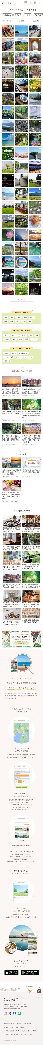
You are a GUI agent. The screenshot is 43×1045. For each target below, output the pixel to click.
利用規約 (19, 1023)
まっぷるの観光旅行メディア (11, 1031)
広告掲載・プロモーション (11, 1027)
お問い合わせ (27, 1023)
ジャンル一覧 (14, 1034)
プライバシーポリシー (10, 1023)
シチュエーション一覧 (26, 1034)
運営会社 (22, 1027)
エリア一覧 (7, 1034)
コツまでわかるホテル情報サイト (30, 1031)
